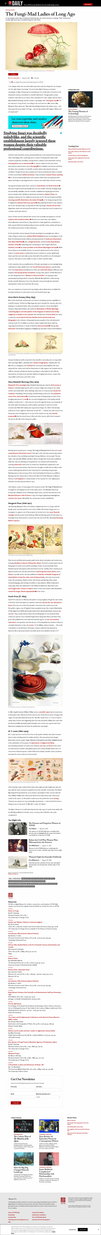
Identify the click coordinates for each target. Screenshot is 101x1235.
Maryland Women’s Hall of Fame (19, 495)
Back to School (71, 1120)
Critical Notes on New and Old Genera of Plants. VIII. (26, 1065)
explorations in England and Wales (42, 743)
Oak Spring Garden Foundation (24, 272)
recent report (19, 253)
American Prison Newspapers (41, 1220)
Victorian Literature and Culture (16, 886)
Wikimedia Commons (50, 70)
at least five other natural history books (31, 577)
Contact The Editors (38, 1212)
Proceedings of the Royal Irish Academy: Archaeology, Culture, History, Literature (27, 881)
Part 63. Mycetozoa (14, 1004)
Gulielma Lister (13, 247)
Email (12, 1094)
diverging (34, 166)
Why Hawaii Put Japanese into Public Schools (77, 1133)
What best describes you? (43, 1094)
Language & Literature (45, 1134)
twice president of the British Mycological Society (39, 247)
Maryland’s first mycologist (17, 385)
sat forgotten (19, 479)
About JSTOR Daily (14, 1212)
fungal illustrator (34, 242)
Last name (39, 1086)
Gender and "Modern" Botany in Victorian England (25, 922)
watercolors (18, 464)
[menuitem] (88, 4)
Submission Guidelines (39, 1215)
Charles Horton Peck (53, 205)
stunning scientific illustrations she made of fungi (25, 200)
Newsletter (88, 4)
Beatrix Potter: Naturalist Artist (19, 970)
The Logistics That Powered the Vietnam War (78, 1129)
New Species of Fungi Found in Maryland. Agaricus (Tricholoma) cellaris (32, 1042)
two (12, 614)
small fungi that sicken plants (46, 571)
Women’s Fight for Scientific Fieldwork (45, 857)
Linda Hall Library (46, 270)
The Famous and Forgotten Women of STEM (44, 824)
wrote (31, 625)
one (25, 399)
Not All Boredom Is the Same (75, 1127)
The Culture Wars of (79, 152)
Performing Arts (18, 1134)
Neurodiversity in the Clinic (75, 162)
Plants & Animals (72, 109)
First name (14, 1086)
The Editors (33, 828)
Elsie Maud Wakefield (15, 242)
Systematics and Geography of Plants (17, 884)
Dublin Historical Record (37, 878)
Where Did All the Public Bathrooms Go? (79, 149)
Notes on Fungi (13, 911)
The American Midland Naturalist (39, 884)
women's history (16, 878)
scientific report (44, 712)
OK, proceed (82, 1229)
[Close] (98, 1229)
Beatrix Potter (50, 194)
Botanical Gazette (26, 878)
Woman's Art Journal (29, 886)
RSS (9, 1222)
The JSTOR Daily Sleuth (39, 1217)
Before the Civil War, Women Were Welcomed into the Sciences (43, 841)
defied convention (28, 175)
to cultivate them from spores (25, 203)
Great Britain (41, 186)
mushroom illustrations (53, 239)
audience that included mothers (19, 219)
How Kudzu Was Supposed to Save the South (78, 158)
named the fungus (21, 591)
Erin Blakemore (34, 845)
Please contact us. (13, 874)
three (51, 746)
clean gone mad (51, 100)
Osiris (53, 878)
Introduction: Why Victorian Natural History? (23, 933)
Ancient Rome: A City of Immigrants (78, 155)
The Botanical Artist (52, 884)
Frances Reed (50, 314)
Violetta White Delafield (35, 236)
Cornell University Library (41, 267)
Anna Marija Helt (14, 78)
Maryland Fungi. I (14, 1053)
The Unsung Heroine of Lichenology (78, 113)
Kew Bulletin (47, 878)
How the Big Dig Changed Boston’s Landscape (21, 1170)
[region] (50, 1229)
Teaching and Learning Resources (18, 1220)
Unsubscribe (12, 1217)
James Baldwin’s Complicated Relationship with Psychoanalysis (46, 1173)
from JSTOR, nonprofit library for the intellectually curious (41, 5)
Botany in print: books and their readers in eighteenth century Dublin (31, 1031)
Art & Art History (10, 10)
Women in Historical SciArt (35, 275)
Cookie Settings (72, 1229)
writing (56, 798)
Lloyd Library (19, 270)
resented (30, 365)
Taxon (28, 884)
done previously (43, 326)
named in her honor (15, 498)
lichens (10, 574)
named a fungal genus (40, 363)
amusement (27, 163)
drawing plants (13, 163)
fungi (10, 878)
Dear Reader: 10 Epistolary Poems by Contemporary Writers (48, 1139)
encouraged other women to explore (20, 588)
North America (54, 186)
